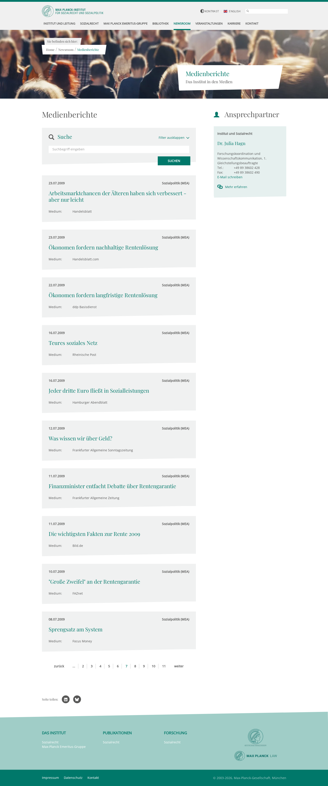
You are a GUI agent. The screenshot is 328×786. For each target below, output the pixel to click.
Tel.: (220, 168)
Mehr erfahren (236, 187)
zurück (59, 666)
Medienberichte (88, 50)
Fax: (220, 172)
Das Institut (54, 732)
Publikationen (117, 732)
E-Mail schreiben (230, 177)
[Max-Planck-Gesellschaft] (255, 738)
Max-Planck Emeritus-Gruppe (64, 747)
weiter (179, 666)
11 (164, 666)
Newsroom (65, 50)
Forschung (175, 732)
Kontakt (93, 778)
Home (50, 50)
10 (153, 666)
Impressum (50, 778)
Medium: (55, 211)
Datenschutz (73, 778)
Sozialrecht (50, 742)
